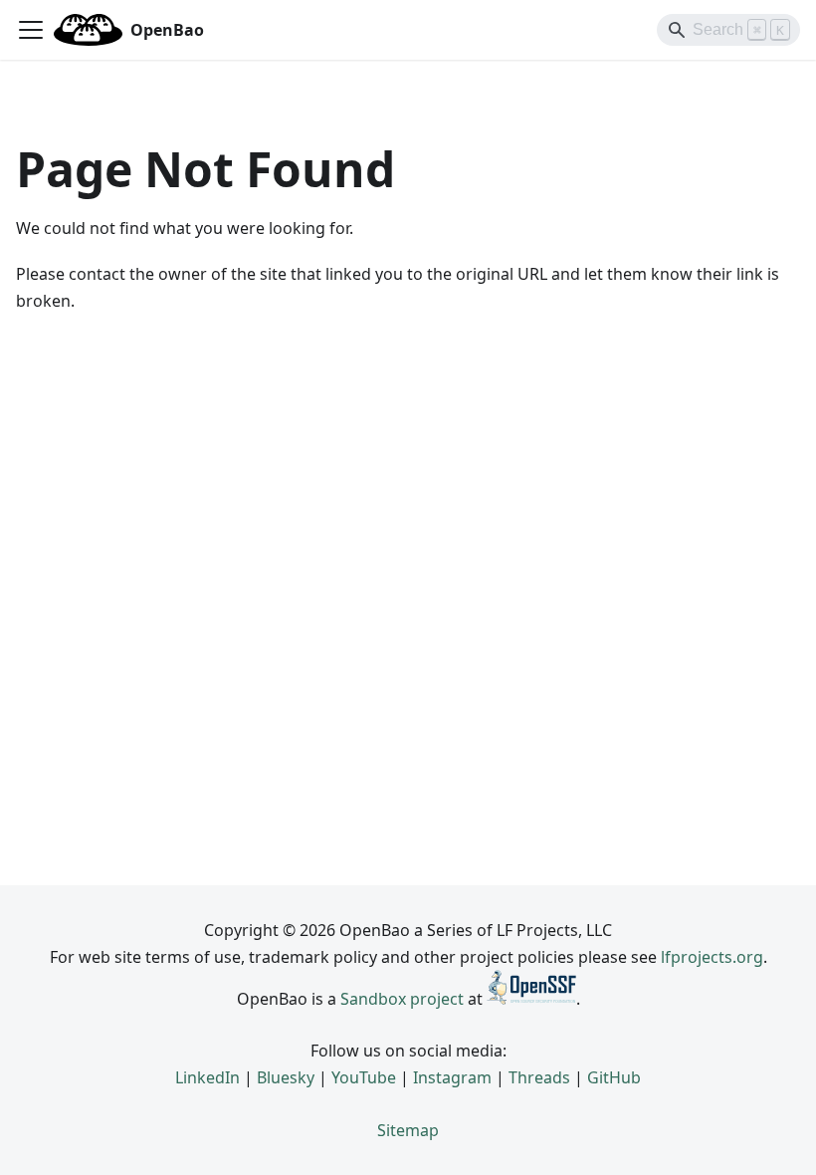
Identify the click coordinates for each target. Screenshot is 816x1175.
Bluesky (285, 1077)
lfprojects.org (712, 957)
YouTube (363, 1077)
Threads (539, 1077)
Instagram (452, 1077)
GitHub (614, 1077)
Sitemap (408, 1130)
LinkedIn (207, 1077)
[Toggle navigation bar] (31, 30)
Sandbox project (402, 999)
